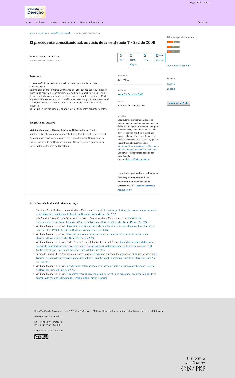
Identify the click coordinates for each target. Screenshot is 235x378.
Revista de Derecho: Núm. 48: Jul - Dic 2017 (93, 214)
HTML (147, 59)
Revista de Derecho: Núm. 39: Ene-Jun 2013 (70, 237)
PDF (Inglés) (159, 57)
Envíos (53, 22)
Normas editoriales (90, 22)
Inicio (28, 22)
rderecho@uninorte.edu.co (137, 159)
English (171, 83)
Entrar (207, 2)
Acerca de (67, 22)
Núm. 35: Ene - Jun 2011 (62, 32)
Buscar (204, 22)
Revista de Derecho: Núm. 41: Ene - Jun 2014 (84, 229)
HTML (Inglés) (133, 62)
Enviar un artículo (178, 103)
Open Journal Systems (179, 65)
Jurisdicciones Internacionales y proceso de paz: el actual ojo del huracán (106, 265)
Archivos (40, 22)
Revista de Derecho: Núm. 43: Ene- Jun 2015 (81, 249)
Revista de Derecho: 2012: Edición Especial (84, 277)
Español (171, 88)
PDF (122, 59)
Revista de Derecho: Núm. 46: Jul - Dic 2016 (124, 222)
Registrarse (195, 2)
